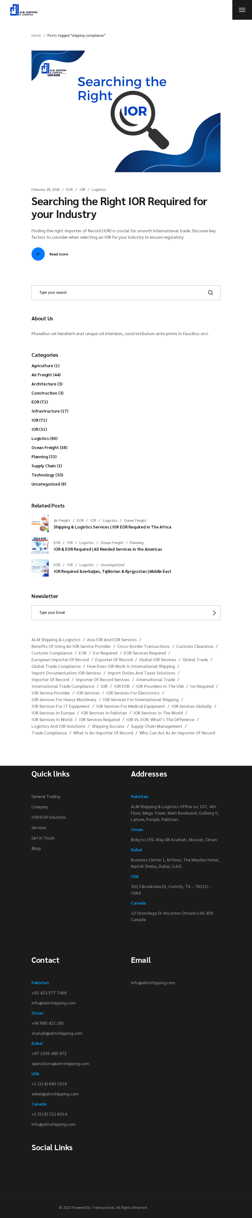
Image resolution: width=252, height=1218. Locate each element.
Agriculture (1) (45, 365)
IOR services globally (192, 706)
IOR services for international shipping (141, 699)
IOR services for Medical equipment (130, 706)
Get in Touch (43, 837)
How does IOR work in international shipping (131, 666)
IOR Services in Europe (53, 712)
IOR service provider (51, 692)
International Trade (155, 679)
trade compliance (49, 732)
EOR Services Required (145, 652)
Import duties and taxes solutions (141, 672)
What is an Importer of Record (103, 732)
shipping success (108, 726)
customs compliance (52, 652)
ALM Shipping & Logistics (56, 639)
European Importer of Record (60, 659)
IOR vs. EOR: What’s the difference (160, 719)
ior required (202, 686)
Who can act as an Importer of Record (177, 732)
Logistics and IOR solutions (58, 726)
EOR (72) (40, 401)
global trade (195, 659)
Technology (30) (47, 474)
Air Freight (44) (46, 374)
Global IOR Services (157, 659)
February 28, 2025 (46, 189)
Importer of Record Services (103, 679)
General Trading (46, 796)
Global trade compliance (56, 666)
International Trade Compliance (63, 686)
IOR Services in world (52, 719)
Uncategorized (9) (49, 484)
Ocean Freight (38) (49, 447)
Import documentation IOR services (66, 672)
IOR (82, 189)
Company (40, 806)
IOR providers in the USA (160, 686)
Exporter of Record (114, 659)
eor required (105, 652)
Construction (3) (47, 393)
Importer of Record (50, 679)
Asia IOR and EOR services (112, 639)
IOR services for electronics (133, 692)
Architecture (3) (47, 383)
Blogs (36, 848)
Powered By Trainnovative (93, 1207)
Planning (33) (44, 456)
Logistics (99, 189)
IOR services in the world (158, 712)
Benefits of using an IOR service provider (71, 646)
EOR (69, 189)
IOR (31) (39, 429)
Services (39, 827)
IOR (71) (39, 420)
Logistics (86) (45, 438)
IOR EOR (122, 686)
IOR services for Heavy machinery (64, 699)
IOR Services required (99, 719)
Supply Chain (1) (47, 465)
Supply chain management (156, 726)
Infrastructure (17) (50, 411)
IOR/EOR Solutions (49, 817)
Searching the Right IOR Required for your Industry (119, 206)
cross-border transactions (143, 646)
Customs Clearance (194, 646)
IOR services (88, 692)
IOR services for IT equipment (61, 706)
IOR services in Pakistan (104, 712)
